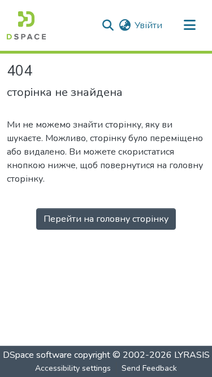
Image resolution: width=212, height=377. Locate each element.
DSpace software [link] (37, 355)
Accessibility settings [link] (73, 368)
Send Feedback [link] (149, 368)
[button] (26, 25)
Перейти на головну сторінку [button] (106, 219)
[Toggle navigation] (189, 25)
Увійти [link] (148, 25)
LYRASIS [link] (192, 355)
